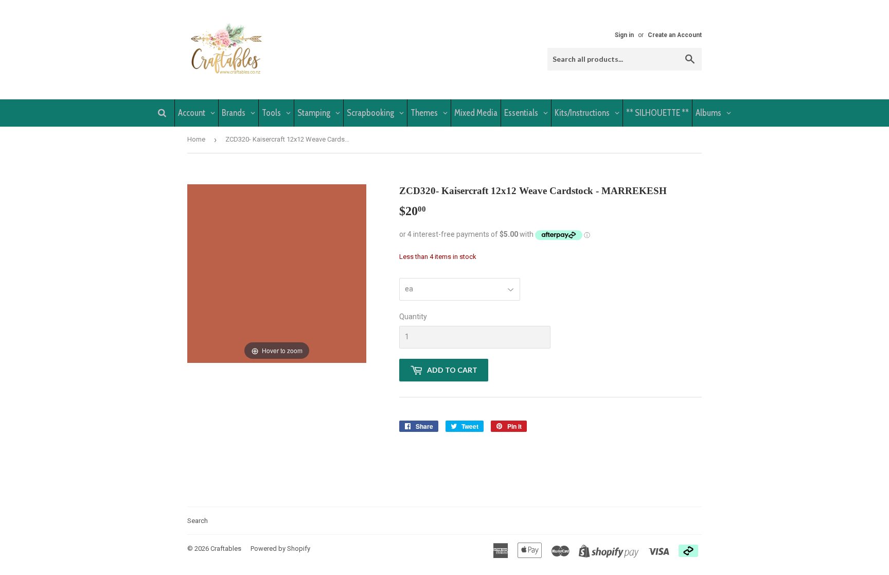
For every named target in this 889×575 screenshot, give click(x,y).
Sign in (624, 35)
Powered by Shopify (280, 548)
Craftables (225, 548)
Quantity (413, 316)
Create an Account (675, 35)
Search (197, 521)
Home (196, 139)
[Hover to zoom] (276, 273)
